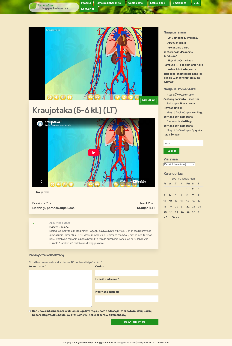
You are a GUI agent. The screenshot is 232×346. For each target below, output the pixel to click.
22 (188, 206)
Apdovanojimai (176, 42)
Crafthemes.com (159, 342)
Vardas (100, 266)
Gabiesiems (135, 2)
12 (170, 200)
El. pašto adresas (107, 279)
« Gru (167, 217)
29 (188, 212)
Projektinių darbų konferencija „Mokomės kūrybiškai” (178, 51)
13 (176, 200)
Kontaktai (87, 8)
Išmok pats (179, 2)
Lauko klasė (157, 2)
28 (182, 212)
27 (176, 212)
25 (165, 212)
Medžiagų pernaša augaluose (53, 208)
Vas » (175, 217)
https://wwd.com (177, 94)
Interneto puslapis (107, 291)
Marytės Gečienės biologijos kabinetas (95, 342)
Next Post (147, 203)
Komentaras (37, 266)
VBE (196, 2)
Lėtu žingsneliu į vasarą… (182, 37)
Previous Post (42, 203)
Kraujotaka (42, 192)
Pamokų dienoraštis (108, 2)
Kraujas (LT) (146, 208)
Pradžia (86, 2)
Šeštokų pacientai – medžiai (181, 99)
